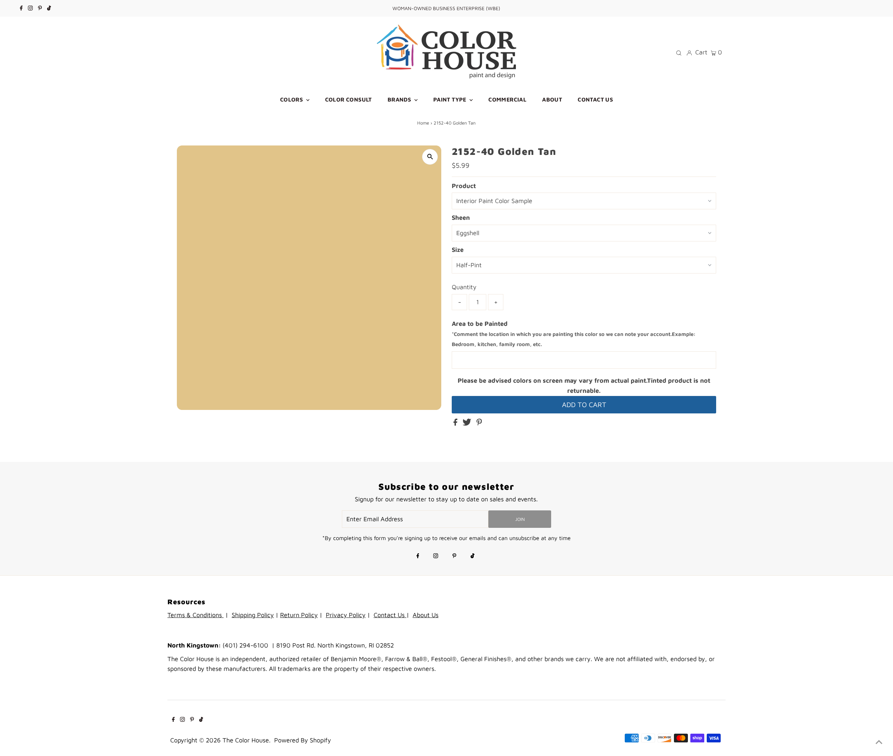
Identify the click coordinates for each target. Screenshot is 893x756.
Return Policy (299, 615)
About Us (425, 615)
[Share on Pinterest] (479, 423)
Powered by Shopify (302, 740)
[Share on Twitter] (468, 423)
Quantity (464, 287)
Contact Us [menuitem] (595, 99)
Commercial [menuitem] (507, 99)
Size (458, 249)
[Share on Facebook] (456, 423)
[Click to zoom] (430, 157)
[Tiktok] (49, 8)
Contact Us (390, 615)
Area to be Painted (574, 333)
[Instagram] (30, 8)
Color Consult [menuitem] (348, 99)
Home (423, 123)
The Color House (246, 740)
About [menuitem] (552, 99)
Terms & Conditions (195, 615)
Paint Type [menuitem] (450, 99)
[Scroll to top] (879, 742)
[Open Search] (678, 52)
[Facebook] (21, 8)
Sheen (461, 217)
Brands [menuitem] (400, 99)
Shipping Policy (253, 615)
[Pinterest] (40, 8)
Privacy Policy (346, 615)
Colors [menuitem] (292, 99)
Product (464, 185)
